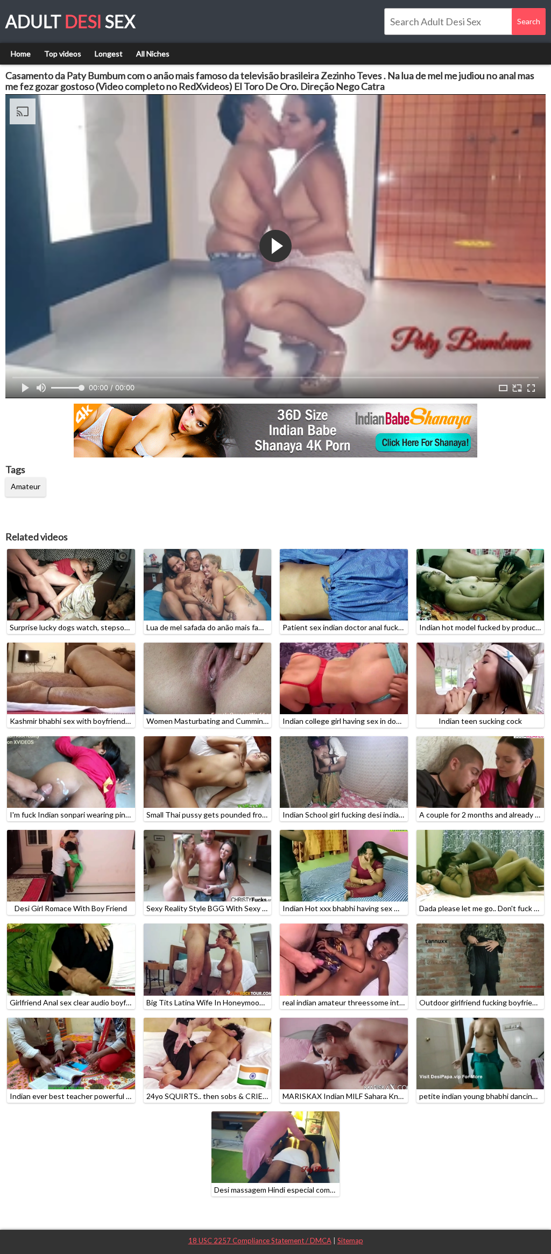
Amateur (25, 486)
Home (21, 53)
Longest (109, 53)
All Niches (152, 53)
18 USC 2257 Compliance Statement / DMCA (259, 1240)
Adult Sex (70, 21)
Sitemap (350, 1240)
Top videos (62, 53)
